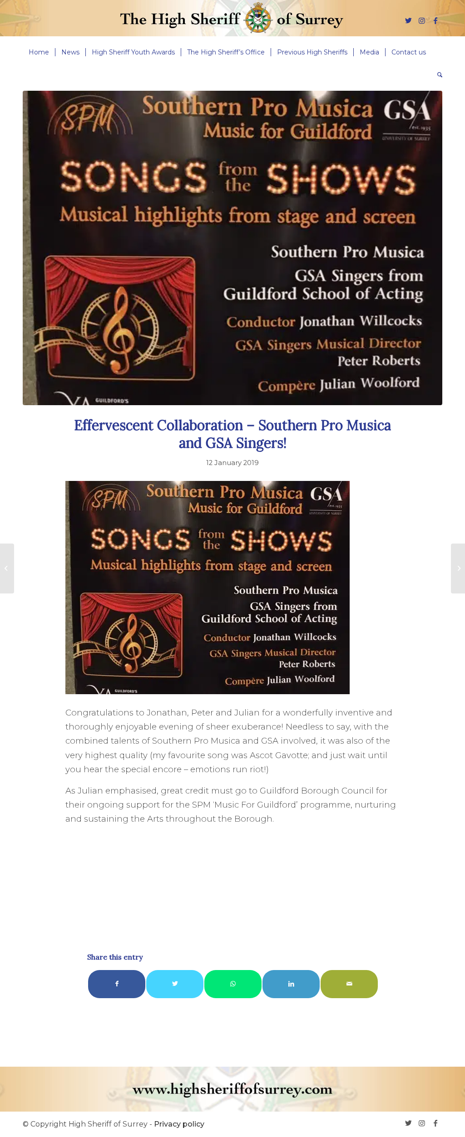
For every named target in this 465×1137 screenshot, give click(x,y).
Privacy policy (179, 1124)
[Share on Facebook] (116, 984)
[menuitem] (39, 52)
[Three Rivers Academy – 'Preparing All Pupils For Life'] (458, 568)
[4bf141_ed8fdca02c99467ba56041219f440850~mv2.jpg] (232, 248)
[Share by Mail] (349, 984)
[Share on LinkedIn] (291, 984)
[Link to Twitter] (408, 20)
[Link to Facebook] (435, 20)
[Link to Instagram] (422, 20)
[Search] (436, 75)
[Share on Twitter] (174, 984)
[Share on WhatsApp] (233, 984)
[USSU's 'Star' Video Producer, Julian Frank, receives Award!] (7, 568)
